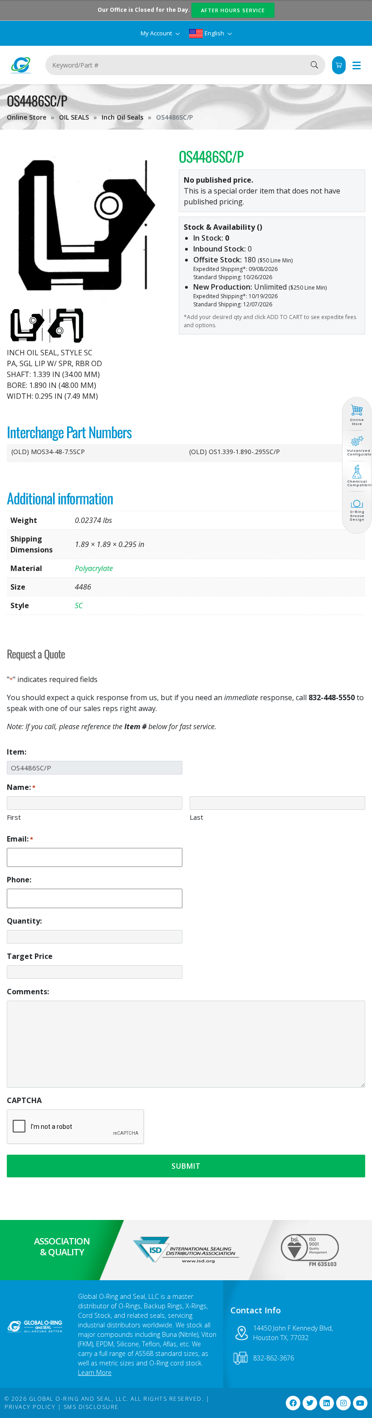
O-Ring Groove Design (357, 516)
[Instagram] (343, 1403)
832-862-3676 (273, 1358)
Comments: (28, 992)
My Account (157, 33)
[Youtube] (360, 1403)
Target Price (30, 956)
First (14, 817)
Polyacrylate (94, 568)
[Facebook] (293, 1403)
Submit (186, 1166)
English (214, 33)
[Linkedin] (326, 1403)
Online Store (26, 117)
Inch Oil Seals (122, 117)
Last (196, 817)
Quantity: (24, 921)
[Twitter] (310, 1403)
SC (79, 605)
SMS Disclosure (91, 1407)
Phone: (19, 880)
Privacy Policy (30, 1407)
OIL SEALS (74, 117)
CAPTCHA (24, 1100)
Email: (20, 839)
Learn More (95, 1372)
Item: (16, 752)
